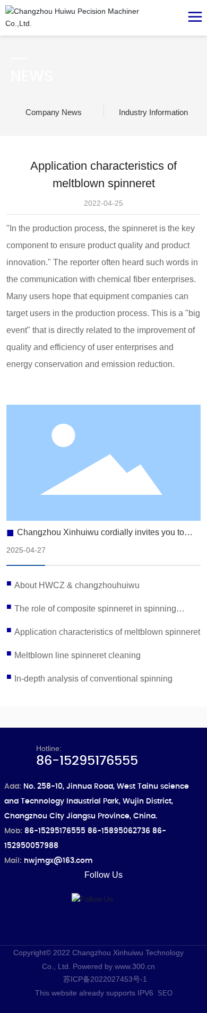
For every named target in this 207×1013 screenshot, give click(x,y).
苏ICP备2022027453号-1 (105, 979)
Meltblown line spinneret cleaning (77, 655)
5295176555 (61, 831)
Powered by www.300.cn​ (114, 966)
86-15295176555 (87, 761)
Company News (53, 112)
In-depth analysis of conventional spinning (93, 678)
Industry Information (153, 112)
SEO (165, 993)
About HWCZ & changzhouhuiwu (77, 585)
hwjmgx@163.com (58, 860)
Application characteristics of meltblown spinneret (107, 631)
